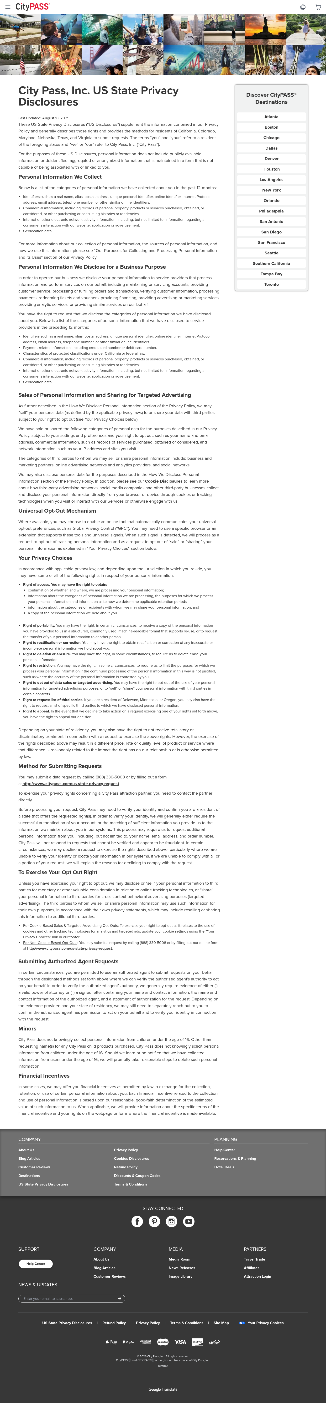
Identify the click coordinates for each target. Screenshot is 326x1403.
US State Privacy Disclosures (67, 1323)
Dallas (271, 148)
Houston (271, 169)
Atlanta (271, 116)
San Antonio (271, 221)
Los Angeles (272, 179)
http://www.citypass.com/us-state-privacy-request (70, 783)
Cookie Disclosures (164, 481)
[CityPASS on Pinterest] (154, 1221)
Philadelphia (271, 211)
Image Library (180, 1276)
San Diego (271, 232)
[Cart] (318, 7)
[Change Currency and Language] (302, 7)
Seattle (272, 253)
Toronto (271, 284)
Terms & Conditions (186, 1323)
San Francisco (271, 242)
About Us (102, 1259)
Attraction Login (257, 1276)
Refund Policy (114, 1323)
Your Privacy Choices (266, 1323)
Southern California (271, 263)
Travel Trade (254, 1259)
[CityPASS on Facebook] (137, 1221)
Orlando (271, 200)
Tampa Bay (271, 274)
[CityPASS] (33, 7)
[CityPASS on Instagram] (171, 1221)
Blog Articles (105, 1268)
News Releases (182, 1268)
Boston (271, 127)
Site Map (221, 1323)
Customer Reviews (110, 1276)
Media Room (179, 1259)
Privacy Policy (148, 1323)
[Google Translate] (163, 1389)
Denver (272, 158)
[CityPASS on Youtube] (189, 1221)
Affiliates (251, 1268)
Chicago (271, 137)
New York (271, 190)
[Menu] (8, 7)
